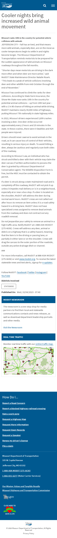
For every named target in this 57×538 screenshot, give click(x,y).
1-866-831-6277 (9, 475)
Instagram (41, 272)
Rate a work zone (10, 413)
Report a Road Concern (13, 403)
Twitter (31, 272)
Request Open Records (13, 429)
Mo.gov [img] (9, 497)
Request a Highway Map (14, 419)
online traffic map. (44, 343)
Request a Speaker (11, 435)
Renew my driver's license (15, 440)
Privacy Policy (28, 533)
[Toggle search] (45, 5)
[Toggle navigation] (53, 5)
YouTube (5, 275)
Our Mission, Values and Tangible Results (21, 486)
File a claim (7, 445)
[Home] (6, 6)
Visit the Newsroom (12, 327)
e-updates (47, 262)
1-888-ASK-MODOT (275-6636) (16, 470)
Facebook (21, 272)
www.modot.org (27, 258)
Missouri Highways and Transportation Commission (26, 490)
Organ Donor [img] (10, 503)
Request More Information (15, 424)
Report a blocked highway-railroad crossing (23, 408)
